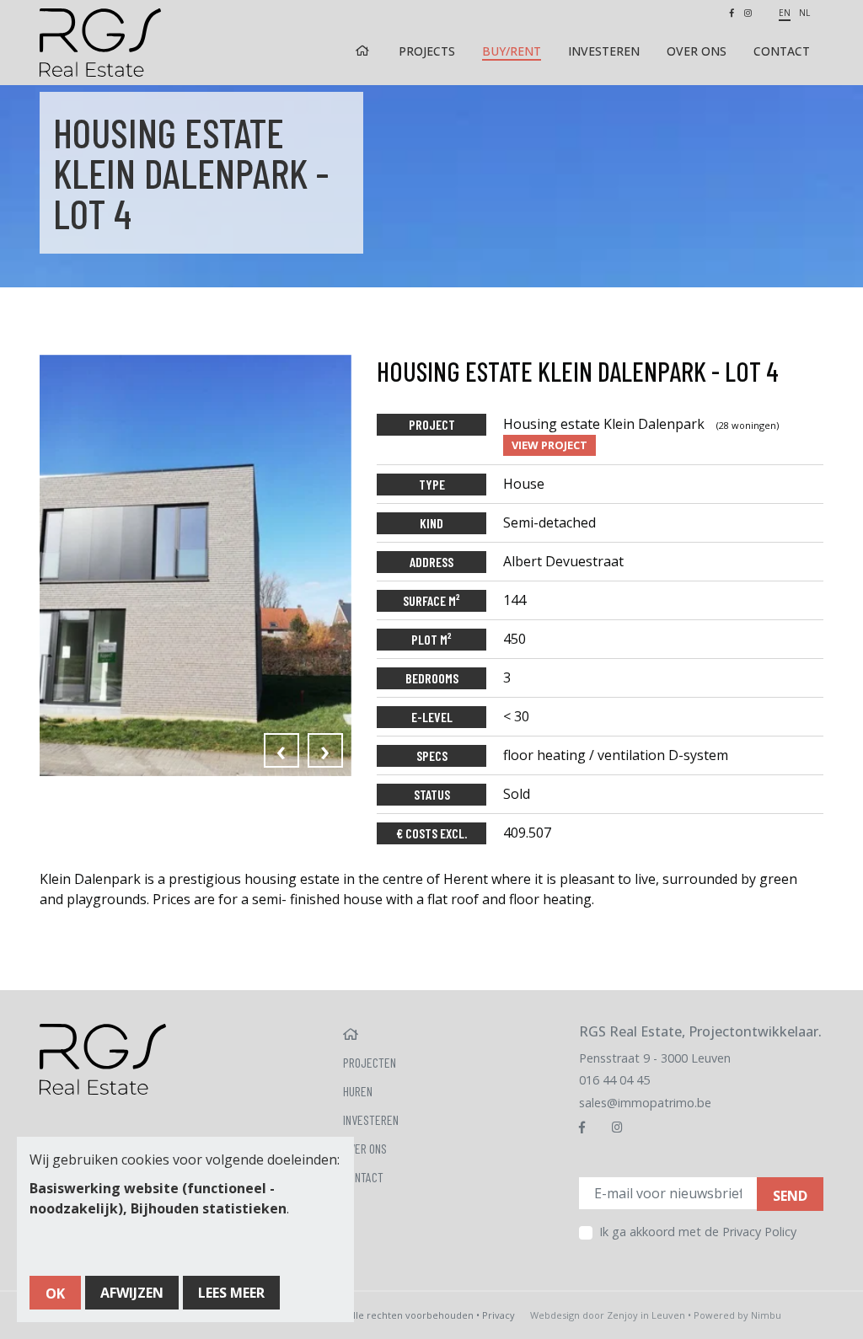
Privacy (498, 1315)
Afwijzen (131, 1292)
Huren (358, 1091)
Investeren (604, 51)
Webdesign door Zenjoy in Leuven (607, 1315)
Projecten (369, 1062)
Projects (427, 51)
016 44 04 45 (614, 1080)
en (785, 13)
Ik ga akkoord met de (697, 1232)
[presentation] (281, 750)
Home (364, 51)
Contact (781, 51)
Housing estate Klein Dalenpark (641, 424)
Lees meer (231, 1292)
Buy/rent (511, 51)
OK (55, 1293)
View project (549, 445)
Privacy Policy (759, 1232)
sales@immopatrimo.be (645, 1103)
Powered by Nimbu (737, 1315)
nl (804, 13)
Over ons (696, 51)
